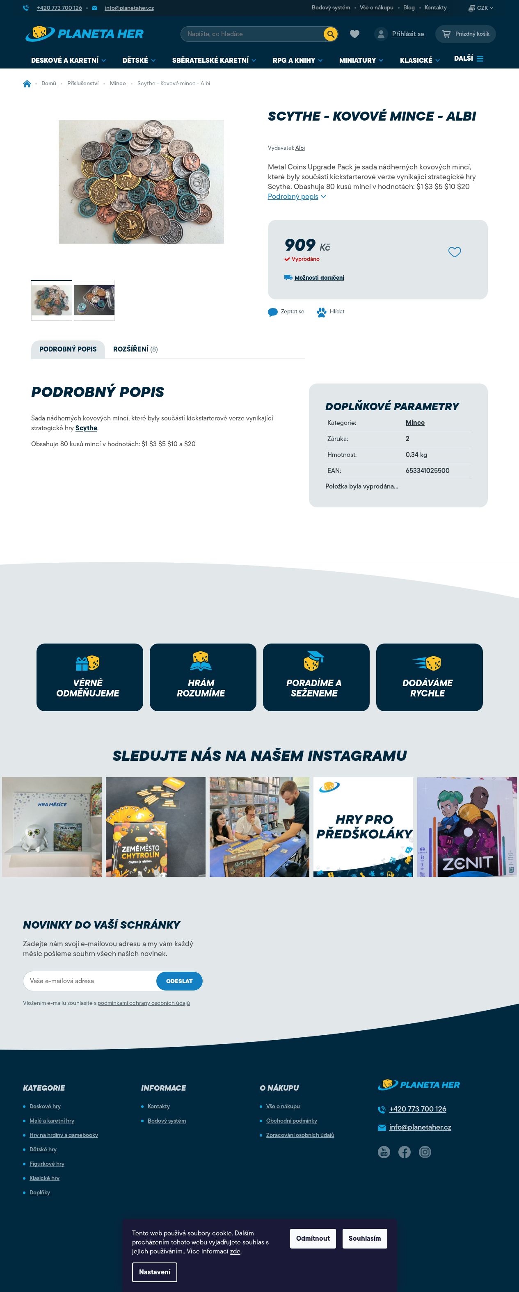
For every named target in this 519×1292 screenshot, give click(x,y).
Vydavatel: (286, 148)
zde (235, 1251)
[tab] (135, 349)
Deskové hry (45, 1106)
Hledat (331, 34)
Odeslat (179, 981)
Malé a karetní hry (52, 1120)
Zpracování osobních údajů (300, 1135)
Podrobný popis (293, 196)
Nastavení (154, 1272)
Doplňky (40, 1192)
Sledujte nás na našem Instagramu (259, 756)
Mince (415, 423)
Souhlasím (365, 1238)
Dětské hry (43, 1149)
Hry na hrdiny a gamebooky (64, 1135)
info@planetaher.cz (420, 1127)
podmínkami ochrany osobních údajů (144, 1003)
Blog (409, 7)
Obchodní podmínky (291, 1120)
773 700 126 (417, 1109)
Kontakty (436, 7)
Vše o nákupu (376, 7)
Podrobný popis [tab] (68, 349)
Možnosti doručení (319, 278)
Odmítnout (313, 1238)
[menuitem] (68, 61)
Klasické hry (44, 1178)
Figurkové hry (47, 1164)
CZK (482, 8)
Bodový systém (331, 7)
